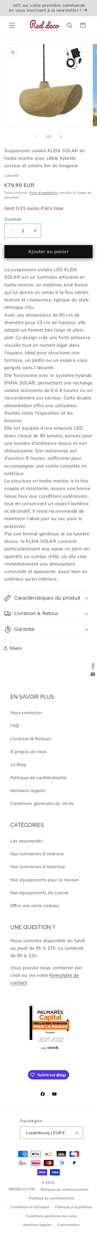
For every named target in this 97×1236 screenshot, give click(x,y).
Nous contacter (26, 712)
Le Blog (18, 764)
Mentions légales (28, 790)
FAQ (14, 725)
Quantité (12, 219)
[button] (12, 25)
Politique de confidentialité (38, 777)
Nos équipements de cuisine (39, 892)
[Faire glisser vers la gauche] (36, 136)
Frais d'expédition (43, 193)
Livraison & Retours (30, 738)
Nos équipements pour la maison (44, 879)
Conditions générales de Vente (42, 803)
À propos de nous (28, 751)
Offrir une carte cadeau (34, 905)
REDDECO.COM (22, 1189)
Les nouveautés (26, 840)
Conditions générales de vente (51, 1216)
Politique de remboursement (64, 1189)
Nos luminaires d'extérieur (37, 866)
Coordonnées (68, 1225)
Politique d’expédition (73, 1207)
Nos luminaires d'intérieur (37, 853)
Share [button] (16, 648)
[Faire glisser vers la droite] (60, 136)
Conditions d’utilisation (30, 1207)
